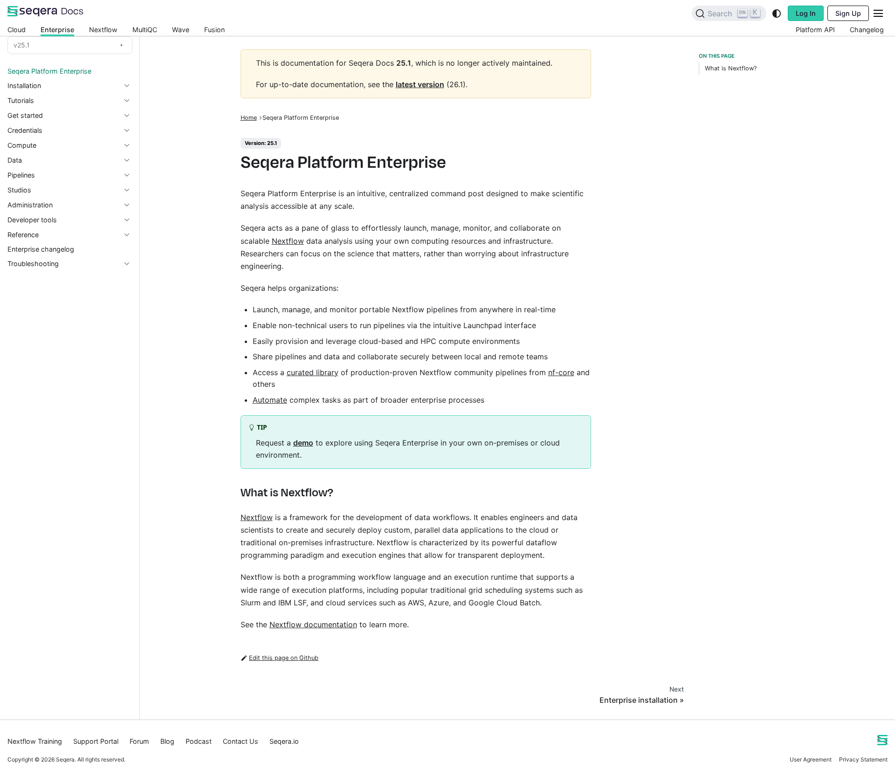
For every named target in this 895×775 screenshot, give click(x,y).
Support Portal (95, 741)
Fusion (214, 30)
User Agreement (811, 759)
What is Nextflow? (731, 68)
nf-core (561, 372)
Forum (139, 741)
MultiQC (144, 30)
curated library (312, 372)
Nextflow (103, 30)
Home (249, 117)
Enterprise (57, 30)
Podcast (199, 741)
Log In (806, 13)
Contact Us (240, 741)
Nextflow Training (34, 741)
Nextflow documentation (313, 624)
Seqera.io (284, 741)
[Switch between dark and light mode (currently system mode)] (776, 13)
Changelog (867, 30)
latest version (420, 84)
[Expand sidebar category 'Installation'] (130, 85)
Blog (167, 741)
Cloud (16, 30)
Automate (270, 400)
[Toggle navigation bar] (878, 13)
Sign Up (848, 13)
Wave (180, 30)
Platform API (815, 30)
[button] (69, 100)
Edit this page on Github (283, 657)
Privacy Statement (863, 759)
